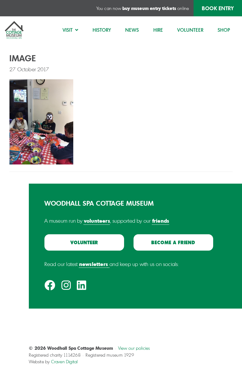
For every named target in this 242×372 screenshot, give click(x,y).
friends (160, 220)
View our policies (134, 348)
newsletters (93, 264)
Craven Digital (64, 361)
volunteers (97, 220)
